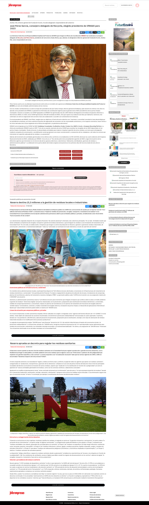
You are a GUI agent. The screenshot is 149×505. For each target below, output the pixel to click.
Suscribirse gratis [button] (126, 5)
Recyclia (20, 38)
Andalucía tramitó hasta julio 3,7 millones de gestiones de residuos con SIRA (121, 211)
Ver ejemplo (40, 175)
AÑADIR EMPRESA (120, 495)
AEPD (100, 189)
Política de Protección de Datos (37, 185)
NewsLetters (49, 497)
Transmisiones (122, 62)
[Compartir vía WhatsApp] (102, 32)
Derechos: (92, 187)
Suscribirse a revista (51, 499)
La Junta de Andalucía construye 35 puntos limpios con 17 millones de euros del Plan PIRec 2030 (123, 225)
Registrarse (49, 495)
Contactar (70, 492)
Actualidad (35, 12)
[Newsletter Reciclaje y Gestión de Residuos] (113, 136)
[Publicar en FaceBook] (91, 32)
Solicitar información (65, 151)
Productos (49, 12)
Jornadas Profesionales (114, 258)
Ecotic (81, 126)
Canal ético (71, 495)
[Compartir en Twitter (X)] (95, 32)
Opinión (42, 12)
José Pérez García (28, 38)
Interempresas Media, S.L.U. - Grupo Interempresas (76, 503)
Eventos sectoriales (114, 263)
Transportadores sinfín (125, 87)
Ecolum (68, 126)
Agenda (65, 12)
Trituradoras (122, 70)
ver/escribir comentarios (58, 335)
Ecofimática (56, 126)
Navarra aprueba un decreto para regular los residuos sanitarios (124, 204)
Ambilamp (41, 126)
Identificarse (49, 492)
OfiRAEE (83, 36)
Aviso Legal (27, 185)
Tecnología (58, 12)
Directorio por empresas (116, 251)
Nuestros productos (73, 497)
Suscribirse (124, 162)
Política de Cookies (95, 497)
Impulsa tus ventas (113, 260)
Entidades (72, 12)
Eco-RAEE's (74, 126)
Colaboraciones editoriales (97, 499)
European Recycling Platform (93, 126)
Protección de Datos (95, 495)
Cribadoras (121, 105)
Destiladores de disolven (126, 96)
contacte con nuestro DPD (54, 189)
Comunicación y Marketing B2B (117, 262)
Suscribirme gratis (81, 177)
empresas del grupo (74, 187)
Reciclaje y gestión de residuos (20, 12)
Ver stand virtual (77, 151)
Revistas (79, 12)
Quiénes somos (72, 499)
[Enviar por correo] (87, 32)
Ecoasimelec (48, 126)
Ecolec (63, 126)
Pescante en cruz (123, 79)
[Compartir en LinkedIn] (99, 32)
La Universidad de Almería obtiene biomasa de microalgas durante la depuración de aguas (122, 218)
